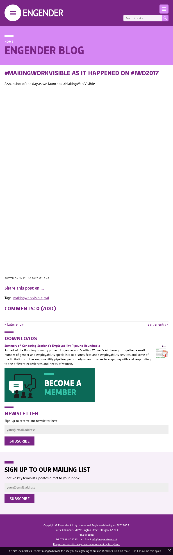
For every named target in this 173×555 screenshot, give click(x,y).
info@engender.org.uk (104, 539)
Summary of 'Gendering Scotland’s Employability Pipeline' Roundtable (52, 346)
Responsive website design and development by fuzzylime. (86, 544)
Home (9, 41)
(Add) (48, 308)
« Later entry (14, 324)
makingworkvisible (28, 297)
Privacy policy (86, 534)
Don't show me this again (146, 551)
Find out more (122, 551)
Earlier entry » (158, 324)
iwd (46, 297)
